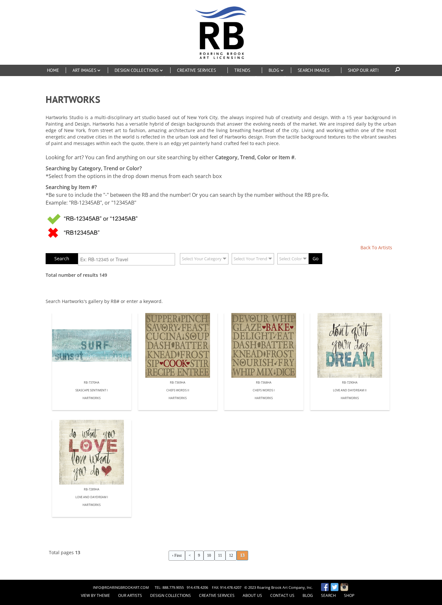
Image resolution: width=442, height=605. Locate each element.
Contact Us (282, 595)
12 (231, 555)
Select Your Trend (250, 259)
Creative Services (217, 595)
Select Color (290, 259)
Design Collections (170, 595)
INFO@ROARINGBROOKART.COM (121, 587)
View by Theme (95, 595)
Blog (308, 595)
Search (328, 595)
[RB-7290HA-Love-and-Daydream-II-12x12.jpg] (350, 345)
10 (209, 555)
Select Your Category (202, 259)
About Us (252, 595)
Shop (349, 595)
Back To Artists (376, 247)
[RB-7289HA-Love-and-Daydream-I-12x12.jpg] (91, 452)
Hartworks (92, 398)
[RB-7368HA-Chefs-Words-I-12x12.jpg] (264, 345)
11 (220, 555)
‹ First (177, 555)
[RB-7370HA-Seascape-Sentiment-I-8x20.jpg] (91, 345)
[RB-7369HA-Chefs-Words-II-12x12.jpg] (177, 345)
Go (315, 258)
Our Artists (130, 595)
